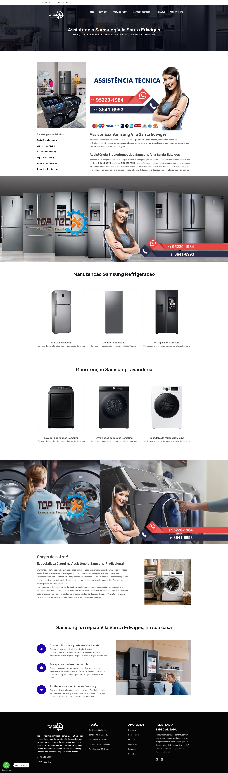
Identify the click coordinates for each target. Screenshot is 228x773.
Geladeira (132, 730)
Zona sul (123, 34)
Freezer (131, 740)
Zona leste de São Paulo (99, 749)
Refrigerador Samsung (166, 342)
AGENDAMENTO (176, 12)
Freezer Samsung (61, 342)
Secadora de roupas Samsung (166, 438)
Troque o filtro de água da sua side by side (74, 645)
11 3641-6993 (45, 3)
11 (104, 163)
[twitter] (157, 759)
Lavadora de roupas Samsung (61, 438)
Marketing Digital (163, 752)
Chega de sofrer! (52, 556)
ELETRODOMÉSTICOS (141, 12)
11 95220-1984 (62, 3)
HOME (91, 12)
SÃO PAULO (160, 12)
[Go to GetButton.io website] (6, 770)
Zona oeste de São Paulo (99, 744)
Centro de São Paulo (92, 34)
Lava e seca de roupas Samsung (114, 438)
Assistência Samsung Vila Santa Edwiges (114, 30)
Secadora (132, 754)
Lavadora (132, 749)
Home (75, 34)
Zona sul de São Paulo (98, 740)
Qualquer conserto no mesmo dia (69, 664)
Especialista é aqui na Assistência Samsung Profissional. (81, 563)
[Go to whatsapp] (6, 765)
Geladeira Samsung (114, 342)
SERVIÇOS (103, 12)
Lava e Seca (133, 744)
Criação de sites (178, 749)
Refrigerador (133, 735)
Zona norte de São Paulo (99, 735)
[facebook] (162, 759)
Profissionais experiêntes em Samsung (73, 686)
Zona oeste (136, 34)
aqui (168, 163)
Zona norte (110, 34)
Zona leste (150, 34)
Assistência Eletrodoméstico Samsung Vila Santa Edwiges (135, 154)
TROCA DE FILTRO (120, 12)
